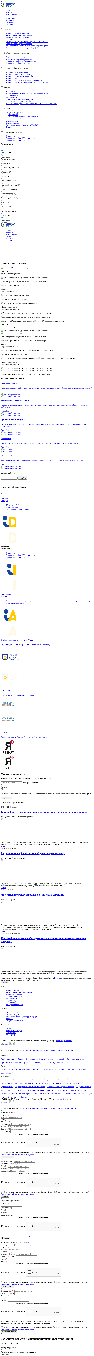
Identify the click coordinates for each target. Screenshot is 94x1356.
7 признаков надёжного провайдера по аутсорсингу (33, 853)
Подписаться (6, 798)
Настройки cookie (66, 1050)
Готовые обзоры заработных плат (19, 44)
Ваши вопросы (7, 1215)
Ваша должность (7, 1245)
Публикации (10, 232)
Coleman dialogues (12, 123)
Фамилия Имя (7, 1113)
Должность (6, 1124)
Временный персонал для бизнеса (19, 35)
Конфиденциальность (31, 1050)
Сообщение (5, 1131)
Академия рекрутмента (15, 113)
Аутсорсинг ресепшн (14, 78)
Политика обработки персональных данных (18, 1155)
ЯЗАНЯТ (9, 1019)
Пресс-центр (10, 20)
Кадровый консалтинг (14, 996)
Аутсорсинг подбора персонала (18, 74)
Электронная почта (30, 783)
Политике (58, 978)
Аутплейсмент (11, 97)
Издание (4, 1164)
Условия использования (49, 1050)
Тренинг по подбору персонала (18, 63)
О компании (10, 22)
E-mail (4, 1127)
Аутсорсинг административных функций (22, 76)
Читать (3, 846)
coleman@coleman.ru (64, 1041)
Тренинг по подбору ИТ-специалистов (21, 61)
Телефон (5, 1129)
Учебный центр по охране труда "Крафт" (22, 48)
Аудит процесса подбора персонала (19, 59)
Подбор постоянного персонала (18, 33)
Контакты (9, 24)
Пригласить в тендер (14, 1031)
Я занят (8, 127)
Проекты (9, 12)
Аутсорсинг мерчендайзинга (17, 72)
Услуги (8, 10)
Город (3, 1120)
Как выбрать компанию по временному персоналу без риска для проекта (46, 811)
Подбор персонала (13, 990)
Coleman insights (12, 121)
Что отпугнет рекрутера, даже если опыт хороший (32, 894)
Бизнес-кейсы (11, 18)
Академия (9, 238)
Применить (5, 220)
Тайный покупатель (13, 95)
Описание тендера (8, 1257)
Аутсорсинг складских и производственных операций (27, 42)
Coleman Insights (12, 1012)
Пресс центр (10, 1035)
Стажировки (13, 115)
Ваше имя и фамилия (10, 1201)
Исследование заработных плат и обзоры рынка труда (27, 46)
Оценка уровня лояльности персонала (20, 100)
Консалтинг (10, 40)
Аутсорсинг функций (14, 994)
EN (75, 1108)
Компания (5, 1115)
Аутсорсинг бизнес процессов (17, 37)
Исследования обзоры (14, 1005)
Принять (5, 982)
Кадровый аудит (12, 1001)
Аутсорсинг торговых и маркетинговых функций (25, 80)
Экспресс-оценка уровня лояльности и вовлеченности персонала (31, 104)
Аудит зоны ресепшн (14, 91)
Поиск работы (11, 14)
